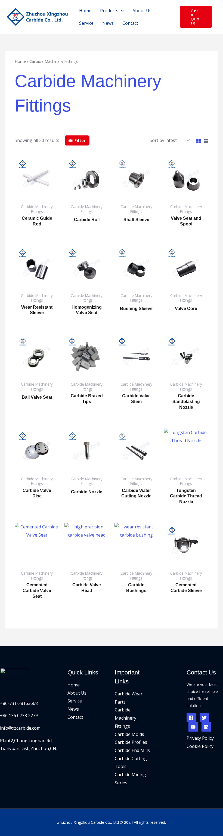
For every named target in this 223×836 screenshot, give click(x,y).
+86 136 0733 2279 (19, 716)
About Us (76, 693)
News (73, 709)
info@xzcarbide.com (20, 728)
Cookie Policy (200, 746)
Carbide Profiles (131, 742)
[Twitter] (204, 717)
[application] (121, 11)
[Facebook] (191, 717)
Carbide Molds (129, 734)
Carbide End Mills (132, 750)
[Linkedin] (206, 727)
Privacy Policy (200, 738)
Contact (75, 717)
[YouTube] (193, 727)
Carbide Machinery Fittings (125, 718)
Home (20, 61)
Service (74, 701)
